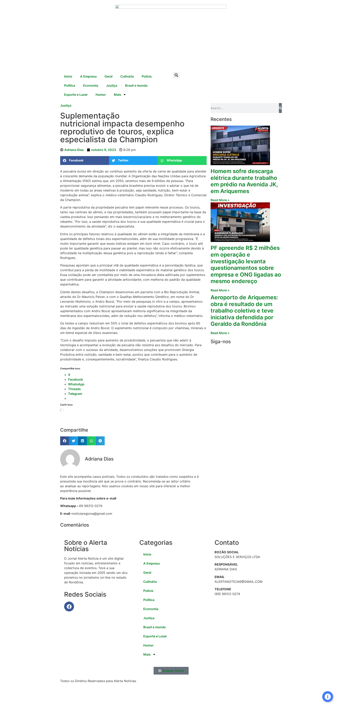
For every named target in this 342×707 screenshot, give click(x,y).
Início (68, 76)
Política (69, 85)
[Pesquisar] (280, 108)
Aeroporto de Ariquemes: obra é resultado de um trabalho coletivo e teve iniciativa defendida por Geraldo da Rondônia (244, 310)
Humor (101, 95)
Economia (90, 85)
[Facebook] (69, 606)
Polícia (147, 76)
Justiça (111, 85)
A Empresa (88, 76)
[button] (176, 75)
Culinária (127, 76)
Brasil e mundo (136, 85)
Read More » (220, 200)
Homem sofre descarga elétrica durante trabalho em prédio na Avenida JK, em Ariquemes (244, 181)
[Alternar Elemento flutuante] (327, 696)
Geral (108, 76)
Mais (117, 95)
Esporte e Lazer (76, 95)
